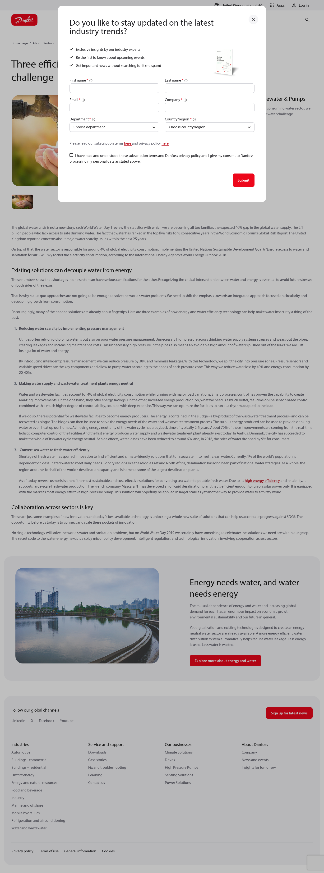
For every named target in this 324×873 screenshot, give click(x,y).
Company (174, 99)
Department (80, 119)
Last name (174, 80)
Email (75, 99)
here (128, 143)
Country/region (178, 119)
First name (78, 80)
